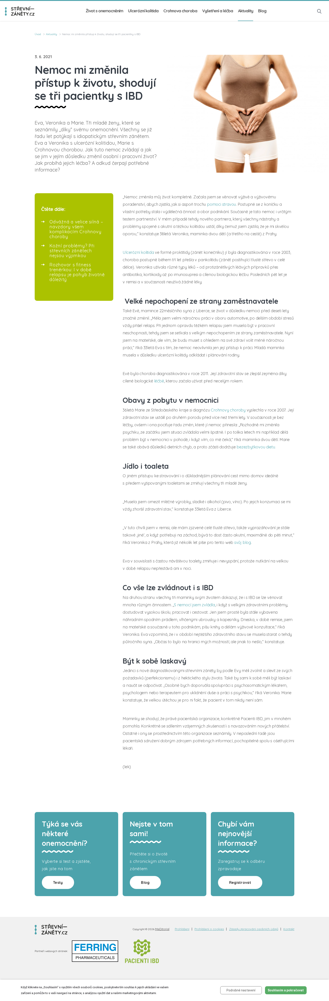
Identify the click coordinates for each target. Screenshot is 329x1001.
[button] (319, 11)
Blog (262, 10)
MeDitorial (162, 929)
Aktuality (245, 10)
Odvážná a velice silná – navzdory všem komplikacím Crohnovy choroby (76, 229)
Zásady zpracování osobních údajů (253, 929)
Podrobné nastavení (240, 990)
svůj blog (242, 542)
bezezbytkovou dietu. (256, 447)
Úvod (38, 34)
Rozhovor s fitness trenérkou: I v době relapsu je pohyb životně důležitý (77, 272)
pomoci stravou (221, 204)
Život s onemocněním (104, 10)
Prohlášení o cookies (209, 929)
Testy (58, 882)
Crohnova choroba (180, 10)
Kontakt (288, 929)
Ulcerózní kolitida (143, 10)
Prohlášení (182, 929)
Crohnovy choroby (228, 410)
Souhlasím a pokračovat (286, 990)
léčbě (159, 381)
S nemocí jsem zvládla (194, 604)
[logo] (19, 11)
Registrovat (240, 882)
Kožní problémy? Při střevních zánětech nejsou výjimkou (72, 250)
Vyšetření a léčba (217, 10)
